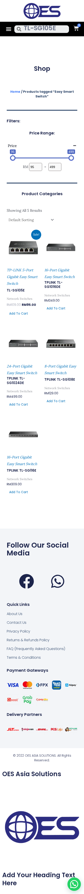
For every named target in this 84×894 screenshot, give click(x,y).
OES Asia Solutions (31, 774)
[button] (8, 29)
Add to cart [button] (18, 313)
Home (15, 91)
